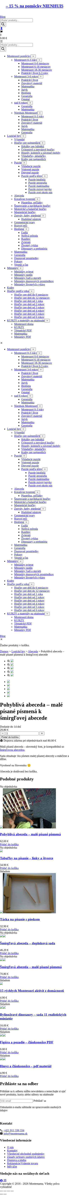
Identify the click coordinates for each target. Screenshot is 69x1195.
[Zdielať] (8, 1191)
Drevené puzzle (30, 172)
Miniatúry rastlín (23, 274)
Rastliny (25, 238)
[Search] (3, 24)
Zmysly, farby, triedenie (27, 215)
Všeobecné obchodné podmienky (25, 1153)
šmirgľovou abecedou (12, 749)
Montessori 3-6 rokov (26, 76)
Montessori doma (23, 324)
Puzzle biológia (36, 179)
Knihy (10, 287)
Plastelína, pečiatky (32, 202)
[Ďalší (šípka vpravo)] (5, 1194)
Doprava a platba (16, 1160)
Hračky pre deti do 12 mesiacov (32, 297)
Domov (4, 651)
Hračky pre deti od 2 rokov (29, 304)
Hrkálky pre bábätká (32, 146)
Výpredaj (19, 139)
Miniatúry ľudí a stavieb (27, 278)
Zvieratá (25, 242)
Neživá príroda (29, 235)
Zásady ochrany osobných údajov (26, 1156)
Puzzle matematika (38, 185)
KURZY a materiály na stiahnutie (26, 320)
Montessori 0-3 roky (25, 59)
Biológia (26, 92)
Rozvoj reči (20, 225)
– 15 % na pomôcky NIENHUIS (34, 6)
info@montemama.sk (15, 1133)
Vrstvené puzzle (30, 169)
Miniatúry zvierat (23, 271)
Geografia (26, 96)
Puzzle (18, 162)
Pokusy (18, 261)
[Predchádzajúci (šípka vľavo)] (1, 1194)
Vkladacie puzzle (31, 166)
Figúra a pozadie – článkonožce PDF (26, 1042)
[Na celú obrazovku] (5, 1191)
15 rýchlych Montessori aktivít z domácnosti (32, 991)
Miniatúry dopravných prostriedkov (34, 281)
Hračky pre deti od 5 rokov (29, 313)
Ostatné (25, 99)
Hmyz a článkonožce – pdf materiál (25, 1066)
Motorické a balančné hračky (30, 208)
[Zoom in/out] (1, 1191)
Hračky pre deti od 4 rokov (29, 310)
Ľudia (24, 232)
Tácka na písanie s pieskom (20, 919)
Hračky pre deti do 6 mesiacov (31, 294)
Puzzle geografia (37, 182)
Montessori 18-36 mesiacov (36, 69)
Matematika (27, 86)
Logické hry (14, 135)
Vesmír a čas (21, 264)
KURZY (19, 327)
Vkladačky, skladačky (33, 156)
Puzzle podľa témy (31, 175)
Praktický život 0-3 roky (34, 73)
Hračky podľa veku (18, 291)
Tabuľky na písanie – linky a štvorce (26, 858)
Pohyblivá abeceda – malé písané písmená (30, 834)
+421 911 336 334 (14, 1130)
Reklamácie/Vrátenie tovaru (22, 1163)
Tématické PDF (23, 330)
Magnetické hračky (25, 212)
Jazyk (24, 89)
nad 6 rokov (21, 102)
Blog (2, 16)
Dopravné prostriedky (26, 258)
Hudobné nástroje (31, 219)
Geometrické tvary (24, 222)
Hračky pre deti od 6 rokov (29, 317)
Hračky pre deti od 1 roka (28, 301)
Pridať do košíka (9, 737)
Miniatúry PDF (22, 336)
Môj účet (12, 1166)
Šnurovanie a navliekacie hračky (32, 205)
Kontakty (12, 1150)
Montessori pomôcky (19, 56)
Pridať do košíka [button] (9, 844)
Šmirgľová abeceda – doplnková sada (27, 943)
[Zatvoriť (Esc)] (12, 1191)
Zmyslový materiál (31, 83)
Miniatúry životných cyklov (29, 284)
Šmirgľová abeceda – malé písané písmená (31, 967)
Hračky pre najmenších (27, 142)
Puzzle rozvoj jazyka (39, 189)
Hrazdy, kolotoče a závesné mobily (40, 152)
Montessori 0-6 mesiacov (35, 63)
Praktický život (29, 80)
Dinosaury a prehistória (34, 248)
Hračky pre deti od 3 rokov (29, 307)
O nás (10, 1147)
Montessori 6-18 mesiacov (36, 66)
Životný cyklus (29, 245)
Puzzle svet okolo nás (40, 192)
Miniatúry (12, 268)
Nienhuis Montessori (25, 112)
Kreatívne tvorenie (24, 199)
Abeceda (19, 195)
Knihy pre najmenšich (33, 159)
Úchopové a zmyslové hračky (37, 149)
